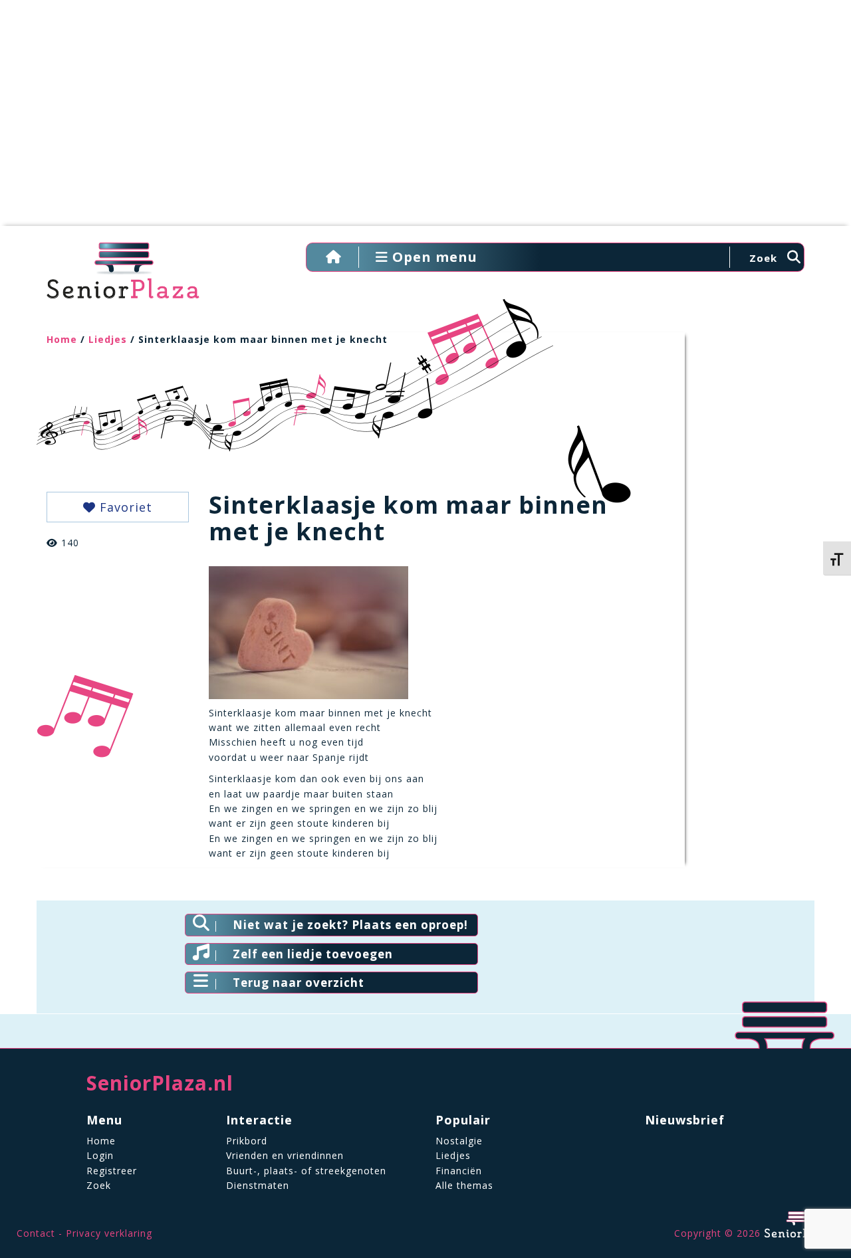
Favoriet (124, 507)
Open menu (432, 257)
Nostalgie (459, 1140)
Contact (36, 1233)
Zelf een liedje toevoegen (313, 954)
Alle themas (464, 1185)
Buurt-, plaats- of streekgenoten (306, 1170)
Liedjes (107, 339)
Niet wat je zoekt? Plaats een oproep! (350, 924)
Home (62, 339)
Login (100, 1155)
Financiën (458, 1170)
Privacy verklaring (109, 1233)
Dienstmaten (257, 1185)
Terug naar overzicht (298, 982)
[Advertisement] (425, 120)
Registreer (111, 1170)
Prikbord (246, 1140)
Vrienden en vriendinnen (285, 1155)
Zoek (98, 1185)
